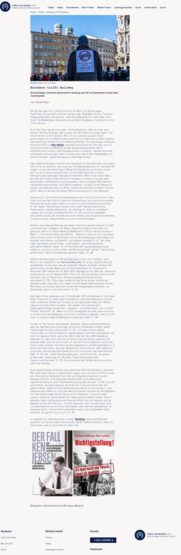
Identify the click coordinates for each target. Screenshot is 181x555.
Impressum (96, 549)
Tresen (51, 7)
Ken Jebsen (58, 144)
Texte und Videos (8, 537)
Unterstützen (150, 7)
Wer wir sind (6, 543)
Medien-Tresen (104, 7)
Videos (60, 7)
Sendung (80, 419)
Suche (163, 7)
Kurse (138, 7)
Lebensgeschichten (123, 7)
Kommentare (72, 7)
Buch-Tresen (88, 7)
